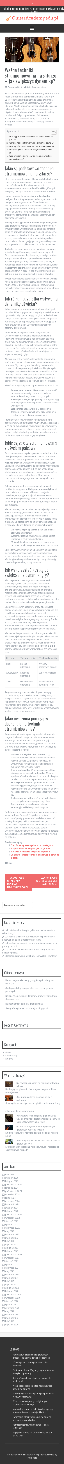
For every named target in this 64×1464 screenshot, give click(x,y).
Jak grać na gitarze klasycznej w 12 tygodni (26, 1008)
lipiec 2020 (10, 1304)
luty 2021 (9, 1281)
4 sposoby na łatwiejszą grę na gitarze (30, 848)
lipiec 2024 (10, 1198)
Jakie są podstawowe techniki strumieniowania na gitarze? (31, 138)
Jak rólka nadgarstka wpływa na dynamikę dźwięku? (31, 143)
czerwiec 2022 (12, 1228)
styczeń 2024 (11, 1208)
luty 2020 (9, 1321)
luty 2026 (9, 1174)
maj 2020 (9, 1311)
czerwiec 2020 (12, 1308)
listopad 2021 (11, 1251)
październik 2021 (13, 1254)
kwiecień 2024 (12, 1204)
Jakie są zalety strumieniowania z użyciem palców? (31, 146)
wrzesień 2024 (12, 1194)
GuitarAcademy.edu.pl (36, 87)
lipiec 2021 (10, 1264)
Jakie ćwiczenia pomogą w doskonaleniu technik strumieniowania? (30, 157)
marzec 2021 (11, 1278)
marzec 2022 (11, 1238)
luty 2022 (9, 1241)
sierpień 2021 (11, 1261)
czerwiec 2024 (12, 1201)
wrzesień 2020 (12, 1298)
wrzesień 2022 (12, 1218)
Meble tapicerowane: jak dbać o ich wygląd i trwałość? (31, 956)
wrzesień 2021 (12, 1258)
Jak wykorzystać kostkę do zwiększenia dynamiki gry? (30, 151)
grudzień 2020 (12, 1288)
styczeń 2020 (11, 1324)
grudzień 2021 (12, 1248)
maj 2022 (9, 1231)
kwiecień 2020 (12, 1314)
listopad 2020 (11, 1291)
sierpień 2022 (11, 1221)
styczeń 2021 (11, 1284)
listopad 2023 (11, 1211)
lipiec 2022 (10, 1224)
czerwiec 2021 (12, 1268)
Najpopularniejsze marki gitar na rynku (24, 1004)
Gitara (9, 863)
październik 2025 (13, 1184)
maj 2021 (9, 1271)
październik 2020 (13, 1294)
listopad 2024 (11, 1188)
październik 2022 (13, 1214)
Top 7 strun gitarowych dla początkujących (33, 845)
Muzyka (9, 1058)
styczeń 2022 (11, 1244)
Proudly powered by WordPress (22, 1454)
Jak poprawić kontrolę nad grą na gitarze (46, 881)
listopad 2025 (11, 1181)
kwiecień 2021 (12, 1274)
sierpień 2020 (11, 1301)
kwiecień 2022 (12, 1234)
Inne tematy (11, 1055)
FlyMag (50, 1454)
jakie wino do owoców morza (19, 1111)
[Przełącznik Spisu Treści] (52, 132)
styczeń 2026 (11, 1178)
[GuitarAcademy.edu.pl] (32, 18)
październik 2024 (13, 1191)
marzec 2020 (11, 1318)
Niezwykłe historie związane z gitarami (31, 851)
